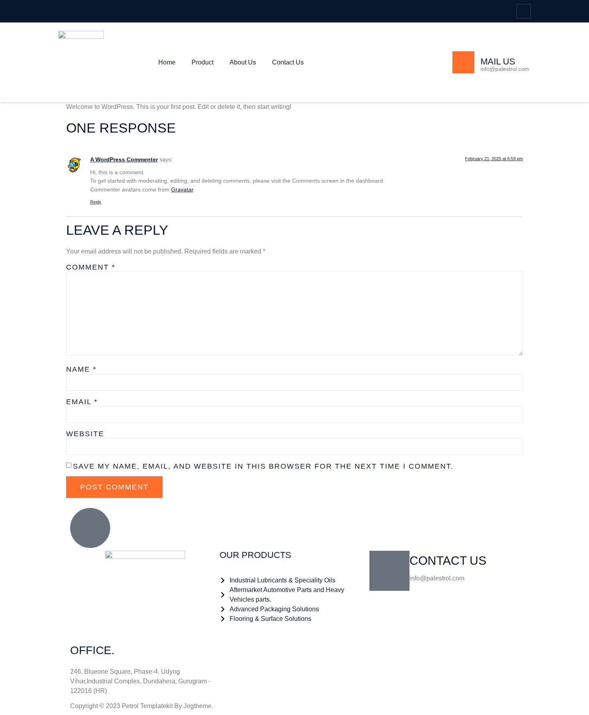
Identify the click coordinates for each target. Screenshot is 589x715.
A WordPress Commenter (124, 159)
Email (82, 401)
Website (85, 433)
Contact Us (288, 62)
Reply (95, 201)
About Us (243, 62)
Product (203, 62)
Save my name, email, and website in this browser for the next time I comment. (263, 466)
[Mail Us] (463, 62)
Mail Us (497, 61)
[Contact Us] (389, 571)
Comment (90, 267)
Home (166, 62)
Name (81, 369)
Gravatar (182, 189)
